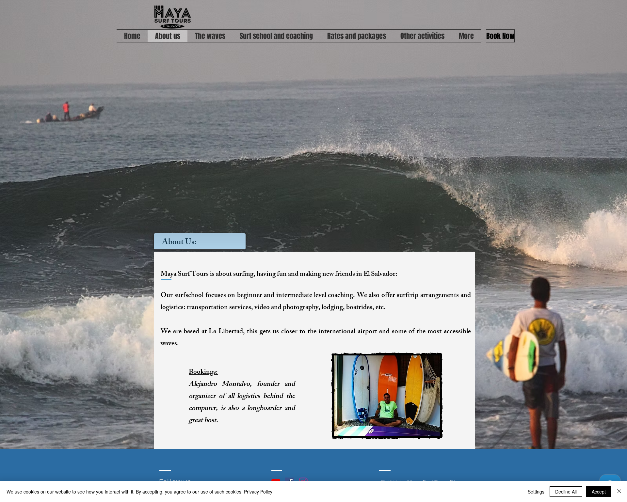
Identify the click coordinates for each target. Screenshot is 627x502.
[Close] (619, 491)
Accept (599, 491)
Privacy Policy (258, 491)
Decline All (566, 491)
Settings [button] (536, 491)
